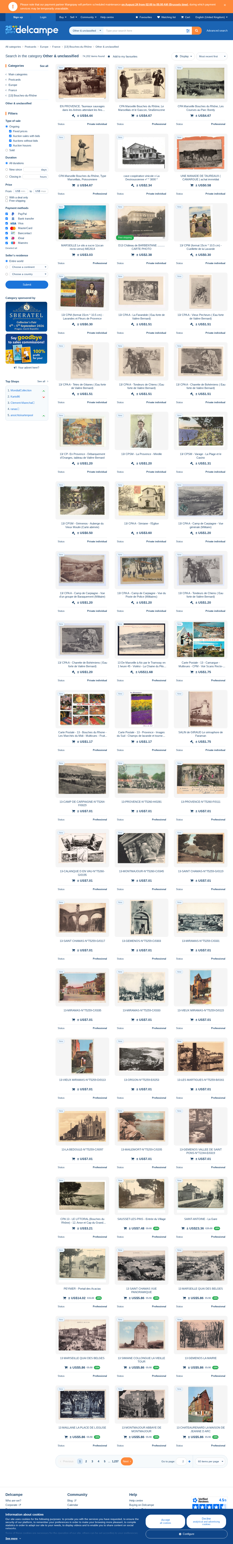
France (13, 90)
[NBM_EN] (26, 349)
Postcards (15, 79)
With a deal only (18, 197)
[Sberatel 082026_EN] (26, 317)
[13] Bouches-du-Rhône (23, 95)
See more (11, 1538)
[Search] (196, 31)
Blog (70, 1500)
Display (184, 56)
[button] (188, 31)
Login (43, 17)
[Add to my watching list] (104, 69)
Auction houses (22, 145)
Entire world (16, 261)
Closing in (15, 176)
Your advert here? (28, 367)
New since (15, 169)
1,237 (115, 1461)
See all (44, 65)
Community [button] (87, 17)
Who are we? (13, 1500)
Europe (13, 84)
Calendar (72, 1504)
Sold (12, 150)
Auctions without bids (25, 140)
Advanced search (217, 30)
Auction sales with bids (26, 135)
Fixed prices (20, 131)
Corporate (11, 1504)
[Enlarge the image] (82, 83)
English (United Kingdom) (210, 17)
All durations (16, 163)
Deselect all (11, 248)
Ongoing (14, 126)
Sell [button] (72, 17)
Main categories (18, 74)
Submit (27, 284)
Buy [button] (61, 17)
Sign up (18, 17)
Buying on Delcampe (141, 1504)
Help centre (136, 1500)
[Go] (189, 1461)
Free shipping (17, 200)
